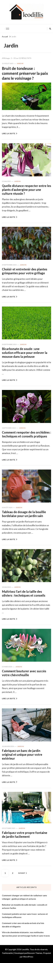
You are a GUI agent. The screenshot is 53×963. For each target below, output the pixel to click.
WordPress (28, 956)
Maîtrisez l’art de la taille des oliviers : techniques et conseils (23, 593)
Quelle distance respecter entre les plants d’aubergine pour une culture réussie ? (26, 189)
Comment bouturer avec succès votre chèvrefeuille (24, 673)
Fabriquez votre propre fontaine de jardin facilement (24, 834)
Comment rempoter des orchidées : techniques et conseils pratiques (26, 434)
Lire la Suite (8, 133)
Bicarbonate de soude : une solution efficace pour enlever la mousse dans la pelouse (24, 352)
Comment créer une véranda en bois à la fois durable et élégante (23, 925)
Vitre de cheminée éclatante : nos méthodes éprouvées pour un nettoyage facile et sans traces (26, 934)
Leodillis (25, 949)
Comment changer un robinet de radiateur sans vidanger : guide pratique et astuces (24, 897)
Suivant (21, 873)
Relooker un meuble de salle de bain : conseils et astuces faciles (24, 906)
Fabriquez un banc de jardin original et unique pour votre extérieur (22, 754)
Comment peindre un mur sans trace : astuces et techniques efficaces (25, 915)
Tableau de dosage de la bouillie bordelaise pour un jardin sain (24, 514)
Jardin (20, 63)
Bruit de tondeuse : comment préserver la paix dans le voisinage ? (25, 73)
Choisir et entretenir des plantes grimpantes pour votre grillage (24, 271)
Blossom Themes (34, 953)
